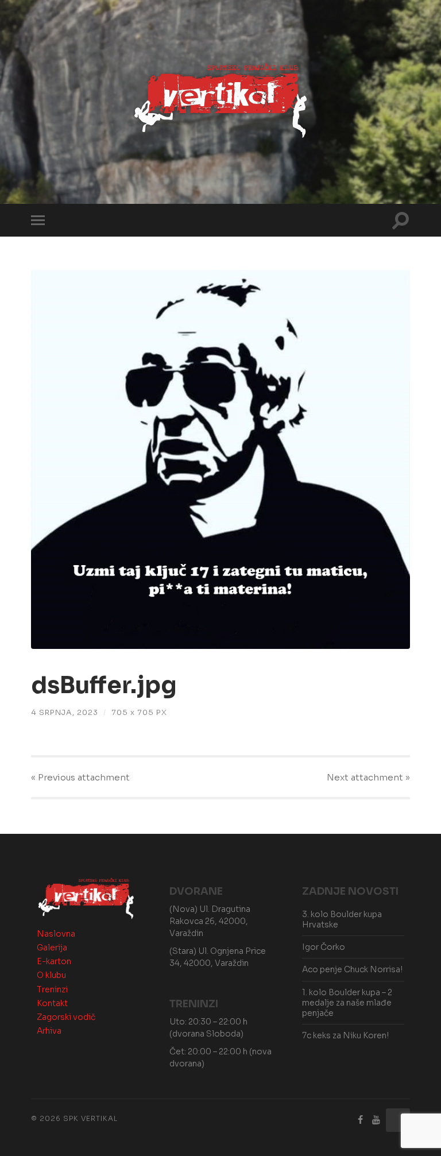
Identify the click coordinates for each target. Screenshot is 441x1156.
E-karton (54, 961)
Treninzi (52, 989)
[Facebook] (360, 1120)
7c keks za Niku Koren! (345, 1035)
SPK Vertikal (90, 1118)
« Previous (80, 777)
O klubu (51, 975)
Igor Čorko (323, 947)
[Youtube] (376, 1120)
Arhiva (49, 1031)
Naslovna (56, 934)
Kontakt (52, 1003)
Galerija (52, 947)
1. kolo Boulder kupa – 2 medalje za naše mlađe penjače (347, 1002)
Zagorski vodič (66, 1017)
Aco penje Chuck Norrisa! (352, 969)
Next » (368, 777)
